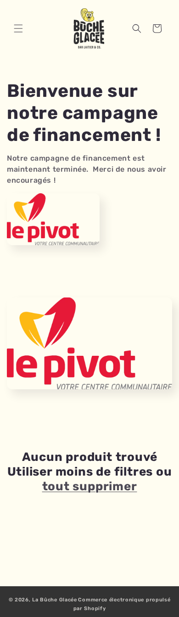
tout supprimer (89, 486)
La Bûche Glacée (54, 600)
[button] (18, 28)
